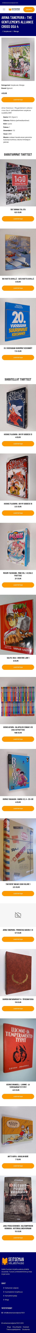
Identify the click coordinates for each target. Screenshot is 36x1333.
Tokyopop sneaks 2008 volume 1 (18, 884)
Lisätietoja (18, 100)
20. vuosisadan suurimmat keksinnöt (18, 348)
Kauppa (29, 9)
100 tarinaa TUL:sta (18, 209)
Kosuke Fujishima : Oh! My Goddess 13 (18, 434)
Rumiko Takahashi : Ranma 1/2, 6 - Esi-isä (18, 799)
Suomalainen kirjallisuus (14, 1292)
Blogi (7, 1300)
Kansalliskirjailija (11, 1296)
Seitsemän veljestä (11, 1288)
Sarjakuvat (8, 31)
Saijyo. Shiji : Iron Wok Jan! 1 (18, 658)
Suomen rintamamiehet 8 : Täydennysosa (18, 999)
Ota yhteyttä (16, 1327)
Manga (16, 31)
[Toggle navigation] (4, 9)
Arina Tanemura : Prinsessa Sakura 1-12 (18, 930)
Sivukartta (26, 1329)
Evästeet (26, 1327)
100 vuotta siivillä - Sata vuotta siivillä (18, 279)
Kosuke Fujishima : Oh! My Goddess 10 (18, 503)
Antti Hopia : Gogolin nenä (18, 1156)
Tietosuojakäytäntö (13, 1329)
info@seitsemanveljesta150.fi (10, 3)
